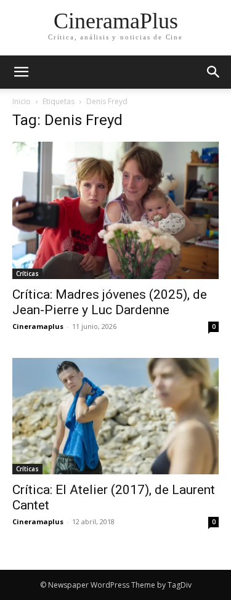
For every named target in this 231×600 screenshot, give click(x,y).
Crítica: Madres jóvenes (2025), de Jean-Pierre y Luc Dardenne (109, 302)
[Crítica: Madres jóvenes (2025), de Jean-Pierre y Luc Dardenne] (115, 210)
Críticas (27, 273)
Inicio (21, 101)
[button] (214, 72)
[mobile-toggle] (21, 72)
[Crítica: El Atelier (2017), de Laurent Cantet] (115, 416)
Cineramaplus (37, 326)
